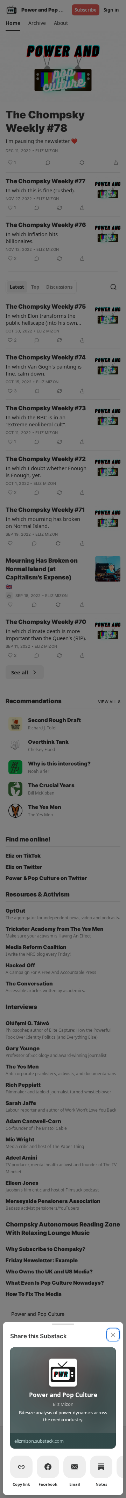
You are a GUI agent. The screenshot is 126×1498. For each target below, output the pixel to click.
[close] (113, 1334)
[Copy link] (21, 1467)
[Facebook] (48, 1467)
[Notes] (101, 1467)
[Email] (74, 1467)
